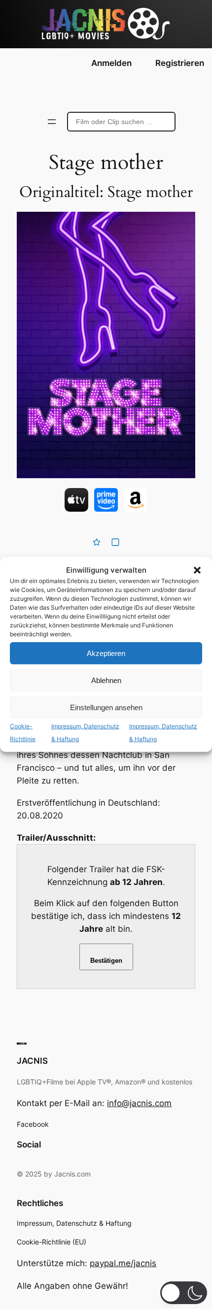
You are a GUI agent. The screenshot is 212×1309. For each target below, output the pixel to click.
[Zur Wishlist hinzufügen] (96, 542)
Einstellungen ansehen (106, 707)
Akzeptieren (106, 653)
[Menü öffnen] (52, 122)
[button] (197, 570)
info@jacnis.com (139, 1103)
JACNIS (32, 1061)
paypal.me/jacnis (123, 1263)
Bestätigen (106, 960)
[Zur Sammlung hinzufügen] (115, 542)
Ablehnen (106, 680)
